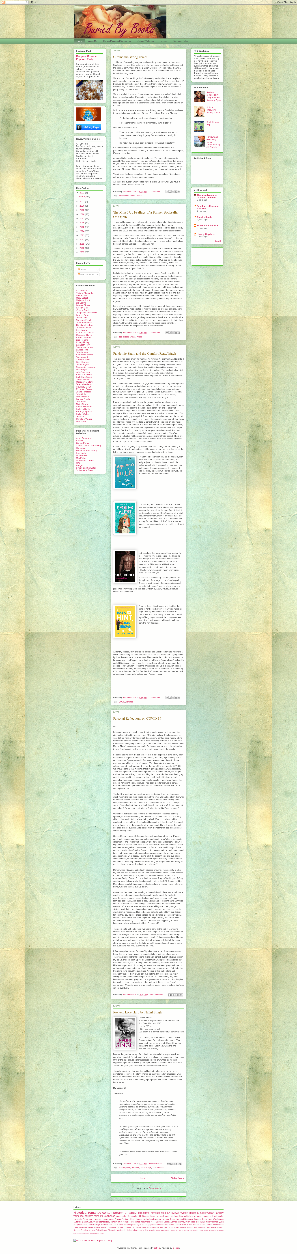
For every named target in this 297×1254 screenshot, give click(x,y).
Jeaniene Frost (83, 327)
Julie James (82, 352)
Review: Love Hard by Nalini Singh (137, 1012)
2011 (82, 244)
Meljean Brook (83, 300)
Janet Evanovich (84, 322)
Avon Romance (83, 438)
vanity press (99, 1233)
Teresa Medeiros (84, 384)
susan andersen (143, 1227)
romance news (161, 1225)
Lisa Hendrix (82, 340)
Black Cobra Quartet (177, 1227)
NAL (78, 463)
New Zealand (158, 1167)
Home (79, 41)
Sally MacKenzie (84, 377)
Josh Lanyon (82, 364)
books (221, 1216)
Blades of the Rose (176, 1225)
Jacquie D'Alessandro (86, 312)
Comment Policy (180, 41)
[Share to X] (172, 191)
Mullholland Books (85, 460)
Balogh (172, 1230)
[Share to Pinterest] (178, 191)
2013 (82, 235)
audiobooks (121, 1216)
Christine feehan (205, 1225)
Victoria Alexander (85, 293)
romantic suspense (104, 1216)
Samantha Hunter (84, 347)
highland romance (108, 1227)
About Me (92, 41)
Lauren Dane (82, 315)
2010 (82, 248)
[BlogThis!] (170, 191)
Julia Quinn (81, 394)
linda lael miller (204, 1222)
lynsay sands (108, 1219)
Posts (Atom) (155, 1188)
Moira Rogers (82, 396)
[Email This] (167, 191)
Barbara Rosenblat (182, 1230)
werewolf (160, 1216)
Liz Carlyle (81, 303)
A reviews (173, 1213)
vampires (78, 1216)
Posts (83, 269)
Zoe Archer (81, 295)
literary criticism (89, 1233)
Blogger (176, 1248)
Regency (194, 1213)
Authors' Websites (146, 41)
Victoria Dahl (82, 310)
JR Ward (80, 416)
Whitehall (121, 1230)
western (157, 1219)
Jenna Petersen (84, 391)
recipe (164, 1213)
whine (139, 337)
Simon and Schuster (86, 468)
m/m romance (124, 1222)
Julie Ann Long (83, 372)
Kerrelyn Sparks (84, 411)
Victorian (127, 1225)
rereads (129, 702)
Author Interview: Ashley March (213, 110)
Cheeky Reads (204, 217)
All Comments (87, 274)
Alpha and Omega (162, 1230)
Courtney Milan (83, 387)
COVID (122, 702)
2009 (82, 252)
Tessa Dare (81, 317)
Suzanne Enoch (84, 320)
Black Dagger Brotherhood (142, 1219)
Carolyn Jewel (83, 359)
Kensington (81, 453)
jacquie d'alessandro (126, 1227)
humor (203, 1213)
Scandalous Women (207, 225)
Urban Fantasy (215, 1213)
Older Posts (177, 1178)
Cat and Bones (191, 1225)
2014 (82, 231)
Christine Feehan (84, 325)
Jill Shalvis (81, 401)
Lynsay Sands (83, 399)
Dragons (77, 1225)
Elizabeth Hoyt (83, 345)
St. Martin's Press (84, 470)
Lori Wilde (81, 421)
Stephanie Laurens (127, 196)
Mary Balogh (82, 298)
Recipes (163, 41)
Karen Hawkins (83, 337)
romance (198, 1216)
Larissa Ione (82, 349)
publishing (188, 1216)
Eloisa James (87, 1225)
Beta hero (163, 1227)
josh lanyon (136, 1225)
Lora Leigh (81, 369)
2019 (82, 210)
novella (145, 1225)
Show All (218, 241)
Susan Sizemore (84, 406)
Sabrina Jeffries (83, 357)
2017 (82, 218)
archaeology (104, 1222)
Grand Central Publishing (88, 445)
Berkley (79, 440)
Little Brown (82, 455)
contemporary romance (129, 1167)
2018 (82, 214)
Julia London (199, 1227)
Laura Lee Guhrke (85, 332)
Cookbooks (132, 1216)
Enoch (190, 1227)
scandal (152, 1230)
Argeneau (154, 1227)
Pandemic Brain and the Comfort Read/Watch (144, 353)
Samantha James (84, 354)
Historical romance (87, 1212)
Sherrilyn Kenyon (88, 1230)
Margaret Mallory (84, 382)
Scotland (180, 1219)
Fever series (218, 1225)
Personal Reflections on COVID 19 (137, 718)
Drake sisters (203, 1230)
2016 (82, 222)
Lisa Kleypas (82, 362)
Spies (98, 1230)
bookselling (124, 337)
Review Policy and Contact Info (117, 41)
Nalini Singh (146, 1167)
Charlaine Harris (84, 335)
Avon (167, 1216)
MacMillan (81, 458)
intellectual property (134, 1230)
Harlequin (81, 448)
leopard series (78, 1233)
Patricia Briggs (168, 1219)
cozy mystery (95, 1219)
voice (139, 196)
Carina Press (82, 443)
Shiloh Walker (82, 414)
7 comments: (155, 697)
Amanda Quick (217, 1222)
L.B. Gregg (81, 330)
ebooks (194, 1222)
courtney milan (184, 1222)
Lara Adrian (81, 290)
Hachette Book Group (86, 450)
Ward (215, 1219)
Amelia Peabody (122, 1219)
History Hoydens (206, 234)
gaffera (157, 1248)
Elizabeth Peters (84, 389)
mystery (184, 1213)
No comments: (157, 995)
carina (221, 1219)
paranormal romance (149, 1213)
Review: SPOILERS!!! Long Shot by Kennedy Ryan (214, 96)
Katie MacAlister (84, 374)
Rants (152, 1216)
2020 (82, 206)
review (145, 1230)
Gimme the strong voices (130, 57)
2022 (82, 192)
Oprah (133, 337)
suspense (135, 1222)
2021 (82, 201)
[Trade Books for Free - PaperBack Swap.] (93, 1240)
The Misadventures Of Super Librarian (207, 196)
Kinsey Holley (82, 342)
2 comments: (155, 191)
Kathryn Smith (83, 409)
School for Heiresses (216, 1230)
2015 (82, 227)
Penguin (80, 465)
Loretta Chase (83, 305)
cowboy (114, 1222)
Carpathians (194, 1230)
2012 (82, 239)
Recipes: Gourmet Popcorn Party (86, 58)
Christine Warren (84, 419)
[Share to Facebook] (175, 191)
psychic (151, 1225)
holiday (89, 1216)
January (83, 196)
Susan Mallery (83, 379)
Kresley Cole (82, 307)
